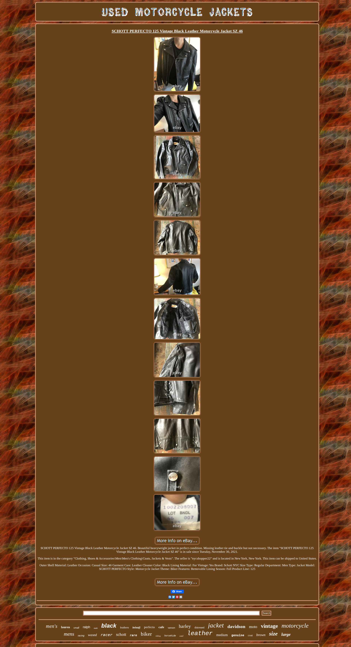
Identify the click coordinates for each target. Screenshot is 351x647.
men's (51, 626)
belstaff (136, 627)
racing (81, 635)
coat (250, 635)
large (286, 634)
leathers (124, 627)
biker (146, 634)
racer (106, 635)
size (273, 633)
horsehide (170, 635)
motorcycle (295, 625)
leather (200, 633)
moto (253, 626)
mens (69, 634)
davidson (236, 626)
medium (222, 635)
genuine (237, 635)
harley (185, 626)
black (108, 625)
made (96, 628)
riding (158, 636)
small (76, 627)
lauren (65, 627)
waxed (92, 635)
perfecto (149, 627)
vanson (171, 628)
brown (260, 635)
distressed (199, 627)
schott (121, 634)
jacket (216, 625)
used (181, 636)
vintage (269, 626)
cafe (161, 627)
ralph (86, 627)
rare (133, 635)
